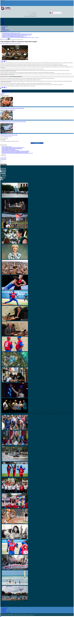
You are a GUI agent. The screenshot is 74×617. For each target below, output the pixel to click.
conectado (8, 141)
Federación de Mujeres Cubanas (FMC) (7, 91)
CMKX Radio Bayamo (5, 607)
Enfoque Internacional (5, 29)
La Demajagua (4, 608)
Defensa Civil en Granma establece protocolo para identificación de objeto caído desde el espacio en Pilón (17, 153)
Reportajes (3, 27)
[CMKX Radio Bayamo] (37, 8)
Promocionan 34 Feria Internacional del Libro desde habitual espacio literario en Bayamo (15, 152)
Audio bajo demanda (5, 26)
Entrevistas (3, 28)
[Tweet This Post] (3, 61)
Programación (4, 24)
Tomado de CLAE (8, 136)
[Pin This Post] (4, 61)
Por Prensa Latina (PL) (10, 43)
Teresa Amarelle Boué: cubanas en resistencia (8, 149)
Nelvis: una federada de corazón (6, 146)
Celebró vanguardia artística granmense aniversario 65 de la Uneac (12, 148)
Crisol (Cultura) (4, 611)
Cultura (3, 22)
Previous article (2, 93)
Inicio (3, 18)
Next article (2, 94)
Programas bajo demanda (5, 30)
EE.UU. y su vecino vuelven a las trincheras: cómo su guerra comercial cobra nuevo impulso (15, 151)
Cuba (2, 20)
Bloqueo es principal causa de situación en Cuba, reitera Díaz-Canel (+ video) (13, 147)
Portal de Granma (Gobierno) (6, 612)
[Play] (50, 13)
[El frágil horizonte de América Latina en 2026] (6, 128)
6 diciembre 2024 (3, 43)
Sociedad (3, 23)
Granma (3, 19)
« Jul (1, 161)
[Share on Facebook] (1, 61)
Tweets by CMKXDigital (3, 603)
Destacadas (18, 43)
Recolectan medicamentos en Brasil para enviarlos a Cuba (10, 150)
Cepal (3, 90)
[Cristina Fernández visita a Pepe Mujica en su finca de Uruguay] (6, 101)
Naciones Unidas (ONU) (5, 92)
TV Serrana (3, 610)
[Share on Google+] (6, 61)
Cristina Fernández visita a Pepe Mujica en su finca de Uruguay (12, 108)
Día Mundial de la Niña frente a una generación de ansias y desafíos (13, 121)
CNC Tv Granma (4, 609)
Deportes (3, 21)
